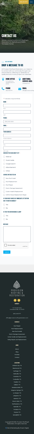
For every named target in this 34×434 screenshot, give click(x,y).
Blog (17, 352)
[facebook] (15, 300)
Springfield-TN (17, 415)
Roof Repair (9, 185)
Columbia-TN (17, 376)
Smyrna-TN (17, 412)
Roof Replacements (17, 328)
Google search (11, 164)
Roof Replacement (11, 181)
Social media (10, 160)
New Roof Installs (17, 331)
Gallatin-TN (17, 384)
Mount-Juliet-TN (17, 401)
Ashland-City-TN (17, 365)
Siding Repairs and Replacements (17, 339)
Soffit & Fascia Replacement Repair (16, 195)
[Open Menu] (31, 2)
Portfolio (17, 354)
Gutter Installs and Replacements (17, 337)
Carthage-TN (17, 371)
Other (8, 171)
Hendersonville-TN (17, 387)
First (4, 108)
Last (4, 115)
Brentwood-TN (17, 368)
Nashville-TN (17, 406)
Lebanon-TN (17, 398)
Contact (17, 357)
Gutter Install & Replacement (14, 191)
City (4, 144)
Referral (8, 157)
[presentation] (15, 245)
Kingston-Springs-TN (17, 390)
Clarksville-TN (17, 373)
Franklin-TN (17, 382)
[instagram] (18, 300)
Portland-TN (17, 409)
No (7, 208)
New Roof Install (11, 178)
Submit (7, 252)
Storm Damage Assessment (14, 188)
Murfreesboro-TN (17, 404)
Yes (7, 204)
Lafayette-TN (17, 395)
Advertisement (11, 167)
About (17, 349)
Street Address (7, 138)
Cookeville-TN (17, 379)
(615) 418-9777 (23, 1)
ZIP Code (5, 151)
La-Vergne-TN (17, 393)
